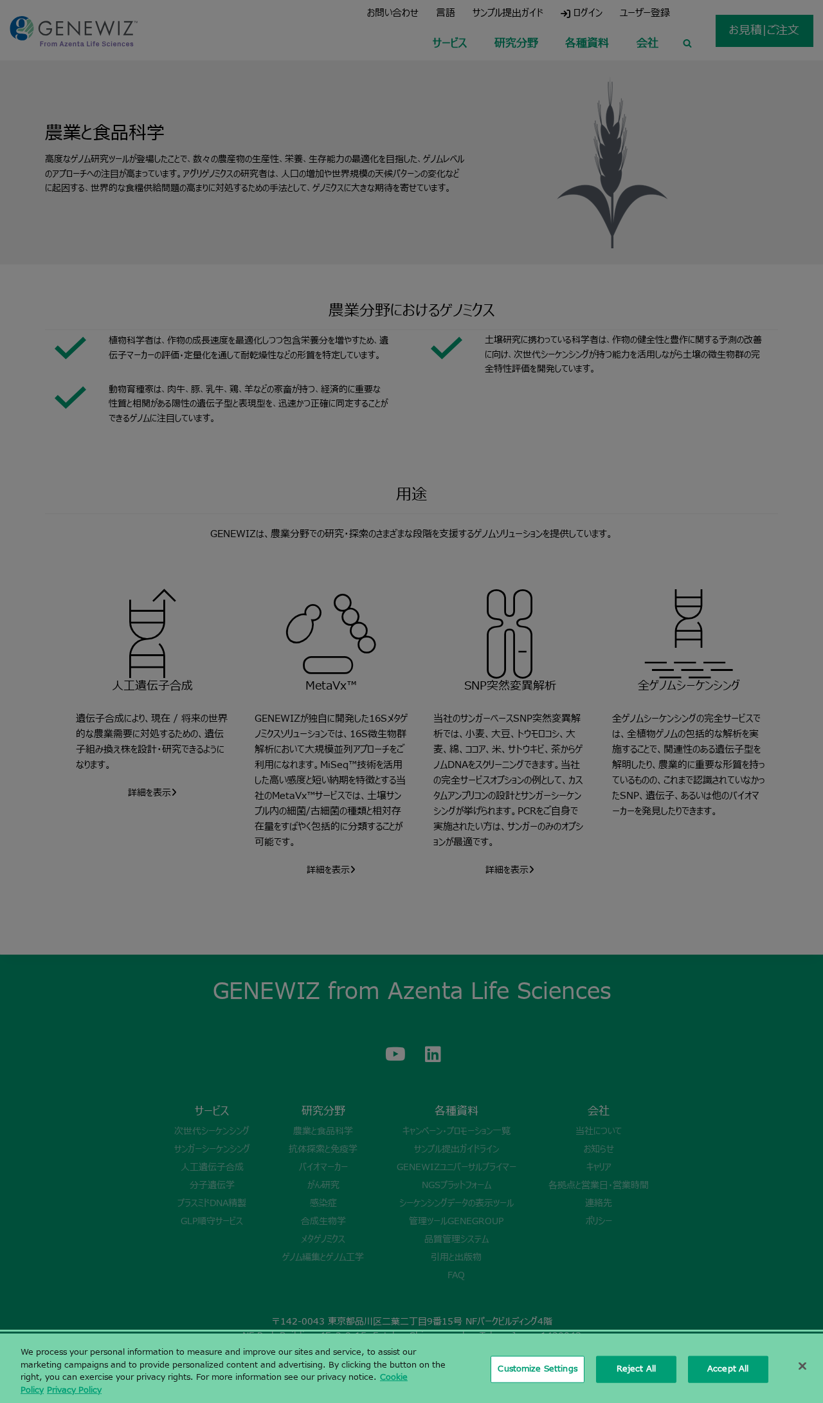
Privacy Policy (74, 1389)
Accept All (727, 1368)
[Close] (802, 1366)
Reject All (636, 1368)
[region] (411, 1368)
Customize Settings (537, 1368)
